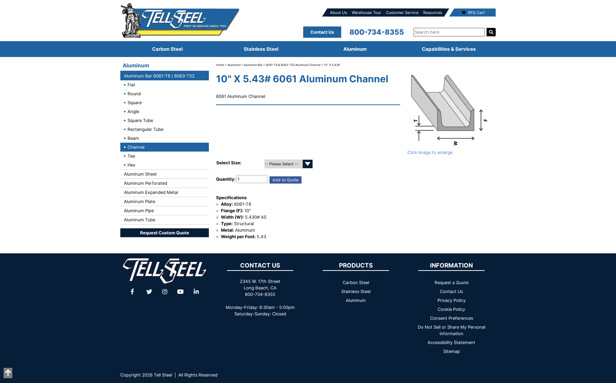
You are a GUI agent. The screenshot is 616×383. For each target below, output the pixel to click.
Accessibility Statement (451, 342)
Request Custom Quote (164, 232)
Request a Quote (451, 282)
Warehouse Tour (366, 12)
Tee (131, 156)
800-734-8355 (376, 32)
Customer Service (402, 12)
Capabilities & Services (449, 49)
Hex (131, 164)
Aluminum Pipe (138, 210)
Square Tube (140, 120)
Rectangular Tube (145, 129)
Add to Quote (285, 180)
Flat (131, 84)
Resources (432, 12)
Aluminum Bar (253, 65)
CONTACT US (260, 265)
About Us (338, 12)
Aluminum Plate (139, 201)
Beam (133, 138)
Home (220, 65)
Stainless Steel (261, 49)
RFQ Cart (476, 12)
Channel (136, 147)
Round (134, 93)
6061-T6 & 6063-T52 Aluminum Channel (293, 65)
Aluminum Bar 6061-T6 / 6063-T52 (159, 75)
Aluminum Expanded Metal (150, 192)
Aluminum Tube (139, 219)
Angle (133, 111)
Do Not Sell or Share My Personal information (451, 330)
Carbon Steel (167, 49)
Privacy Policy (451, 300)
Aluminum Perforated (145, 183)
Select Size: (229, 162)
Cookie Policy (451, 309)
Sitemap (451, 351)
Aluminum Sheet (140, 174)
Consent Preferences (451, 318)
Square (135, 102)
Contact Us (322, 32)
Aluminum (355, 49)
